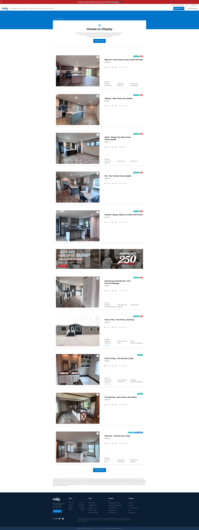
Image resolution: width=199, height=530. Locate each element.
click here (80, 262)
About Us (51, 8)
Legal (96, 528)
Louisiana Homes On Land (114, 503)
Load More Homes (99, 470)
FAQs (130, 510)
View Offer (63, 266)
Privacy (100, 528)
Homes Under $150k (93, 512)
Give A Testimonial (133, 508)
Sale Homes (91, 508)
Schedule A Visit (178, 8)
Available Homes (14, 8)
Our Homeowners (43, 8)
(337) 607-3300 (194, 5)
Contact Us (57, 511)
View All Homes (58, 19)
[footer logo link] (56, 499)
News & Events (132, 512)
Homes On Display (93, 510)
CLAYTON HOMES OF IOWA (178, 5)
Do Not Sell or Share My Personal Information (113, 528)
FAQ (187, 5)
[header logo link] (5, 8)
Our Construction (33, 8)
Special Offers (23, 8)
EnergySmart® (112, 510)
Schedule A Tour (99, 41)
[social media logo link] (53, 518)
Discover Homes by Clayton (115, 505)
